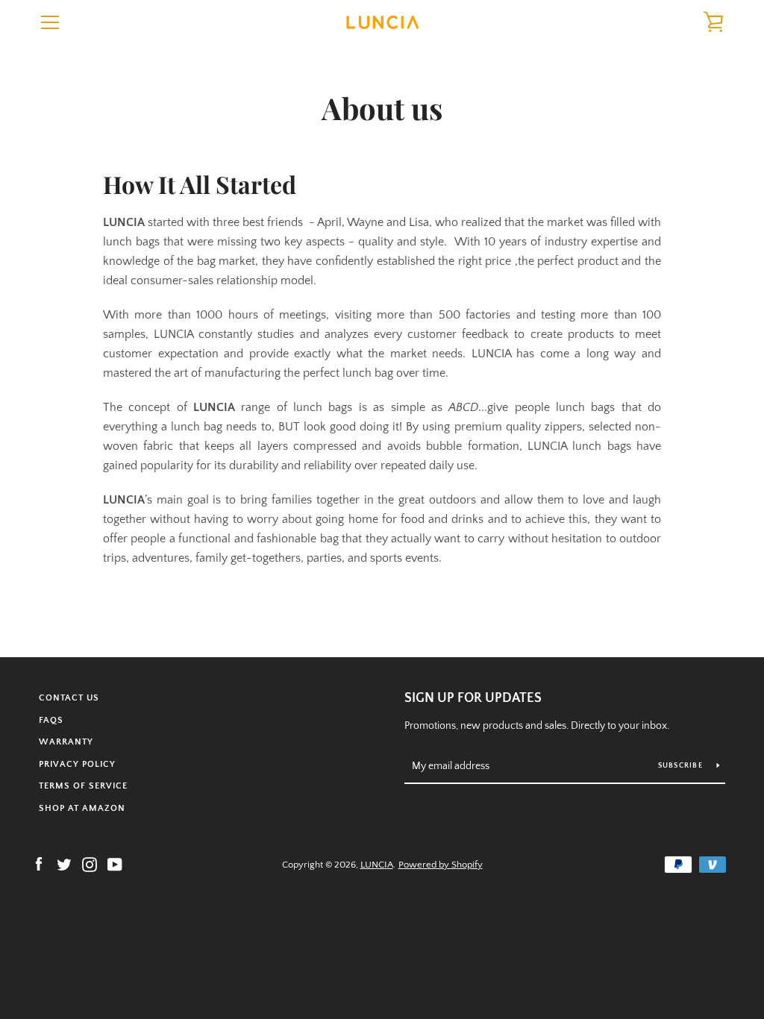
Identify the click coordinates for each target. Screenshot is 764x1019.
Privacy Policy (77, 764)
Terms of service (83, 786)
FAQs (51, 720)
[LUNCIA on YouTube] (114, 864)
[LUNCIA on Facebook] (38, 864)
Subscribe (682, 766)
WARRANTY (66, 742)
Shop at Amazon (82, 808)
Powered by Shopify (440, 864)
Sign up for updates (473, 698)
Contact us (69, 698)
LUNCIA (376, 864)
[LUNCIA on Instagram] (89, 864)
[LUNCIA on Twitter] (64, 864)
